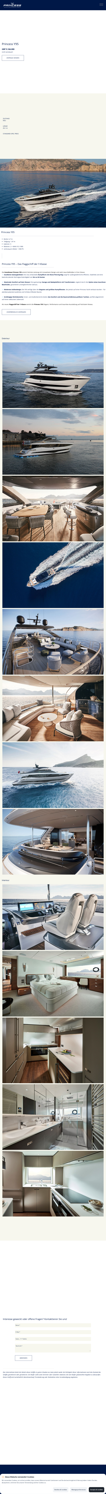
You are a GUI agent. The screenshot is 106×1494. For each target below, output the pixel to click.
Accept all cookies (96, 1489)
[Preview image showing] (53, 375)
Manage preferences (79, 1489)
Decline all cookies (60, 1489)
